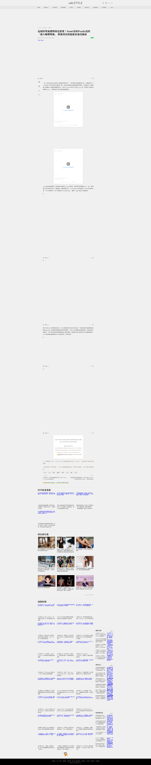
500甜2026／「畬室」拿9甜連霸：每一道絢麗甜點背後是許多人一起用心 (46, 747)
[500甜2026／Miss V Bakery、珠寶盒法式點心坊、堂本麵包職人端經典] (46, 610)
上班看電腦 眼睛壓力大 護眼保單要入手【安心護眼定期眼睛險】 (84, 569)
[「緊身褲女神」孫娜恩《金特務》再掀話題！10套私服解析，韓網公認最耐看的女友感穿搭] (110, 728)
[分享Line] (39, 86)
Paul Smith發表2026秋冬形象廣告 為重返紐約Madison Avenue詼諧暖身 (65, 692)
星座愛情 (95, 7)
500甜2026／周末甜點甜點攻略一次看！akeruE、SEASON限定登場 (84, 617)
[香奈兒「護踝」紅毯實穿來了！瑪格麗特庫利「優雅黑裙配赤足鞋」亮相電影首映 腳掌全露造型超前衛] (110, 691)
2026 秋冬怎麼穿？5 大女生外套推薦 (101, 733)
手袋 (67, 472)
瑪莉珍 (63, 472)
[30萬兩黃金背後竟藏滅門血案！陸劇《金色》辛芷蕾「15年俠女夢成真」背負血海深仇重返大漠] (46, 517)
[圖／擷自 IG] (66, 58)
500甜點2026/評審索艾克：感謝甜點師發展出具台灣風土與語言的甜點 (46, 692)
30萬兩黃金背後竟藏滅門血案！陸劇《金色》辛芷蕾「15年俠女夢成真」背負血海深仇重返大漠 (46, 525)
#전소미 (70, 448)
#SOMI (66, 448)
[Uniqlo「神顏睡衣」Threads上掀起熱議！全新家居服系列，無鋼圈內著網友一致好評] (110, 739)
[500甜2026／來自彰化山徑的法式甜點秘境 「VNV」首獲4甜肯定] (66, 720)
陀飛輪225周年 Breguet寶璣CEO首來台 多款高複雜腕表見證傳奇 (46, 728)
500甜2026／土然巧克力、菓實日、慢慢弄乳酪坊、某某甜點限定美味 (65, 655)
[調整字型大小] (39, 94)
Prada (45, 472)
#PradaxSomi (64, 450)
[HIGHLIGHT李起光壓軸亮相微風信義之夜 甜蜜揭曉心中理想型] (66, 610)
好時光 (71, 7)
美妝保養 (63, 7)
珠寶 (71, 472)
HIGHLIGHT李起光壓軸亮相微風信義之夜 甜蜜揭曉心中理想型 (65, 617)
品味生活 (87, 7)
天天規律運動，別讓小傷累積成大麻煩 (84, 549)
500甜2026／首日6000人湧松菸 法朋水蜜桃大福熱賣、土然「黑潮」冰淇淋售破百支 (46, 637)
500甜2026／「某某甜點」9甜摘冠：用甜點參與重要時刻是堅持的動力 (84, 729)
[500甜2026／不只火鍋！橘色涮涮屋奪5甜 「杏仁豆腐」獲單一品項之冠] (85, 739)
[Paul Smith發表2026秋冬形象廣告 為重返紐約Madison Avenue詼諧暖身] (66, 684)
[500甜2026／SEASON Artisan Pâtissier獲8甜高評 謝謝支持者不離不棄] (85, 702)
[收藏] (39, 90)
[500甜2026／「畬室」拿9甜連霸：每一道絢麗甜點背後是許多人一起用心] (46, 739)
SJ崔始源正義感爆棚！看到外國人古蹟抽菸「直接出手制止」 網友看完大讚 (46, 506)
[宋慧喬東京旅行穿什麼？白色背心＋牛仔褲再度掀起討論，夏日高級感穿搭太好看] (110, 717)
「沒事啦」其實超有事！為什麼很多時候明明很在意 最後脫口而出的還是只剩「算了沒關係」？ (65, 747)
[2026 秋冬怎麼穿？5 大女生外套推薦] (110, 734)
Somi (50, 472)
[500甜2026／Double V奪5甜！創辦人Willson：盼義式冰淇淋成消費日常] (46, 702)
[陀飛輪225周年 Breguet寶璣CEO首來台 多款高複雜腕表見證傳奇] (46, 720)
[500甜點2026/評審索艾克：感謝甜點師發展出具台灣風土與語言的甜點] (46, 684)
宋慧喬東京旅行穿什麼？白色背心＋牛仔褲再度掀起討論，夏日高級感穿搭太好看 (101, 717)
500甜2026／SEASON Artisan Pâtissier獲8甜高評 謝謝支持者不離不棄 (84, 710)
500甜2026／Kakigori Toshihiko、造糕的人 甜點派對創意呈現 (84, 655)
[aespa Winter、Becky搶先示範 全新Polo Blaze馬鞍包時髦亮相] (66, 702)
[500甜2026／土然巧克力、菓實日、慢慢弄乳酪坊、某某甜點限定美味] (66, 647)
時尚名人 (46, 7)
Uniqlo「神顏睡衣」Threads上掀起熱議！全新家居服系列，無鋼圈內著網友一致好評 (101, 740)
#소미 (75, 448)
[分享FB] (39, 82)
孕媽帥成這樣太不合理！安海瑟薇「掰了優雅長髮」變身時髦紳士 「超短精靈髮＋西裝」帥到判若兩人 (84, 507)
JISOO (76, 472)
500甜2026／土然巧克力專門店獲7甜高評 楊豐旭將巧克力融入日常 (85, 588)
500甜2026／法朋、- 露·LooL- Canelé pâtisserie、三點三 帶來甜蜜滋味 (65, 673)
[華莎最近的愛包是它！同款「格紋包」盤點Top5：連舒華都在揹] (110, 745)
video (111, 7)
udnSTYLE (40, 27)
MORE (111, 631)
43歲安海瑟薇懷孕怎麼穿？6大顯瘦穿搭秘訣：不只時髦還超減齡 (101, 722)
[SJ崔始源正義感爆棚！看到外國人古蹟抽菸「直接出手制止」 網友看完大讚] (46, 498)
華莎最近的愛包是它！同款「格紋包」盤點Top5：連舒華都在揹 (101, 745)
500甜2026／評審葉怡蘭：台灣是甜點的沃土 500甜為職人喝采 (84, 673)
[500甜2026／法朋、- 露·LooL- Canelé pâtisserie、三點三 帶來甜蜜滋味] (66, 665)
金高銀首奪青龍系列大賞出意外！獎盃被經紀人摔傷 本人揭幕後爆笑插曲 (101, 698)
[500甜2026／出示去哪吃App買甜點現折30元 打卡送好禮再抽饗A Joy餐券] (85, 628)
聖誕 (54, 472)
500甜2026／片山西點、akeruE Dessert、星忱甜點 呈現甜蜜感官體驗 (46, 655)
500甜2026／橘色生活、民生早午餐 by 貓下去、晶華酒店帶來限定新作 (65, 637)
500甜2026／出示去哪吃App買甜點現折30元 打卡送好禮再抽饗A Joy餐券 (84, 637)
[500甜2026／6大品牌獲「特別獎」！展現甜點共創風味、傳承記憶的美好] (85, 684)
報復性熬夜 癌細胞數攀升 (44, 587)
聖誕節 (58, 472)
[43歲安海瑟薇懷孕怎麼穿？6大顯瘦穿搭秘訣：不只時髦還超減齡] (110, 722)
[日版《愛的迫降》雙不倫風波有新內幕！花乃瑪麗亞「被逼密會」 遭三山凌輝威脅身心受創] (66, 498)
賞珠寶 (79, 7)
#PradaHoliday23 (74, 450)
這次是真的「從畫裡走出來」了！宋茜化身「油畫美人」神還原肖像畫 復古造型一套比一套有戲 (65, 589)
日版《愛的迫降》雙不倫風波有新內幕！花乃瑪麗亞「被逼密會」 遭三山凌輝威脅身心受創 (65, 506)
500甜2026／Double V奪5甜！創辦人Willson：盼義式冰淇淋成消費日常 (46, 710)
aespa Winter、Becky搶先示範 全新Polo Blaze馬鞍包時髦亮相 (65, 709)
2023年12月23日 (76, 454)
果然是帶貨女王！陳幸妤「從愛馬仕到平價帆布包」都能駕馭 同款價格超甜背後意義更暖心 (65, 570)
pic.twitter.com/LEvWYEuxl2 (70, 452)
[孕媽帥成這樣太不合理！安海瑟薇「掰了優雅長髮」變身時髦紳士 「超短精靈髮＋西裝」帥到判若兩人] (85, 498)
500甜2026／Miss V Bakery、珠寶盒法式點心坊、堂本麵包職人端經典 (46, 618)
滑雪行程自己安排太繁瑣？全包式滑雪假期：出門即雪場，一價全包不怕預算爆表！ (46, 570)
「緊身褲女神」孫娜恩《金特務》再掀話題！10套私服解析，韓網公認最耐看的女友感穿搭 (101, 729)
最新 (39, 7)
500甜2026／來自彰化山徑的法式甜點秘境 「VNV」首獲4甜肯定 (65, 728)
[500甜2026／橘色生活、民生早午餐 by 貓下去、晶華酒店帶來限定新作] (66, 628)
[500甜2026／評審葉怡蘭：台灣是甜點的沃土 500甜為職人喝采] (85, 665)
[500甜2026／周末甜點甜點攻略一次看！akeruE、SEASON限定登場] (85, 610)
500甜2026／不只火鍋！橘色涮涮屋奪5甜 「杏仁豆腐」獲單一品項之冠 (84, 747)
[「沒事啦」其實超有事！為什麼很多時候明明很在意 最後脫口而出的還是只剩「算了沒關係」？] (66, 739)
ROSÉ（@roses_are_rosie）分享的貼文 (68, 125)
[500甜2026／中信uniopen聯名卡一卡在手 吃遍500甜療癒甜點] (46, 665)
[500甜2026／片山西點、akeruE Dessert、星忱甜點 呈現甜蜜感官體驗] (46, 647)
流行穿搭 (55, 7)
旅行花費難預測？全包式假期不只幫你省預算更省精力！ (46, 549)
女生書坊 (104, 7)
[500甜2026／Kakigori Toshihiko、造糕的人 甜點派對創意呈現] (85, 647)
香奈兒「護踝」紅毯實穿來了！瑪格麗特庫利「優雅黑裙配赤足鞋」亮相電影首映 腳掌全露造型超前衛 (65, 550)
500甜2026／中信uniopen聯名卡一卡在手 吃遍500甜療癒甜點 (46, 673)
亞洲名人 (50, 27)
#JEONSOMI (59, 448)
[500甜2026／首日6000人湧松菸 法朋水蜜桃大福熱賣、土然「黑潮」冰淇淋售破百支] (46, 628)
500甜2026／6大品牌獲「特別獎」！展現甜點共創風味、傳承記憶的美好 (84, 692)
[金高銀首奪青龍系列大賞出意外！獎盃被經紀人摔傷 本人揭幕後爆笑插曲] (110, 697)
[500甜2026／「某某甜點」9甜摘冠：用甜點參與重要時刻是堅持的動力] (85, 720)
